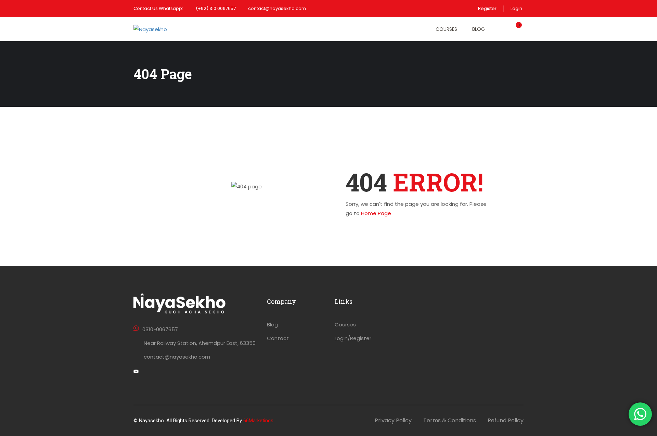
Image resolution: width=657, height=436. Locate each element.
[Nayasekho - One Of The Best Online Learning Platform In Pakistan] (164, 29)
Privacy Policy (393, 420)
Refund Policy (506, 420)
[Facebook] (148, 372)
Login (516, 8)
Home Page (376, 213)
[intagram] (160, 372)
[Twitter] (136, 372)
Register (487, 8)
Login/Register (353, 338)
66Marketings (258, 421)
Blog (478, 29)
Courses (446, 29)
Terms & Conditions (449, 420)
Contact (278, 338)
